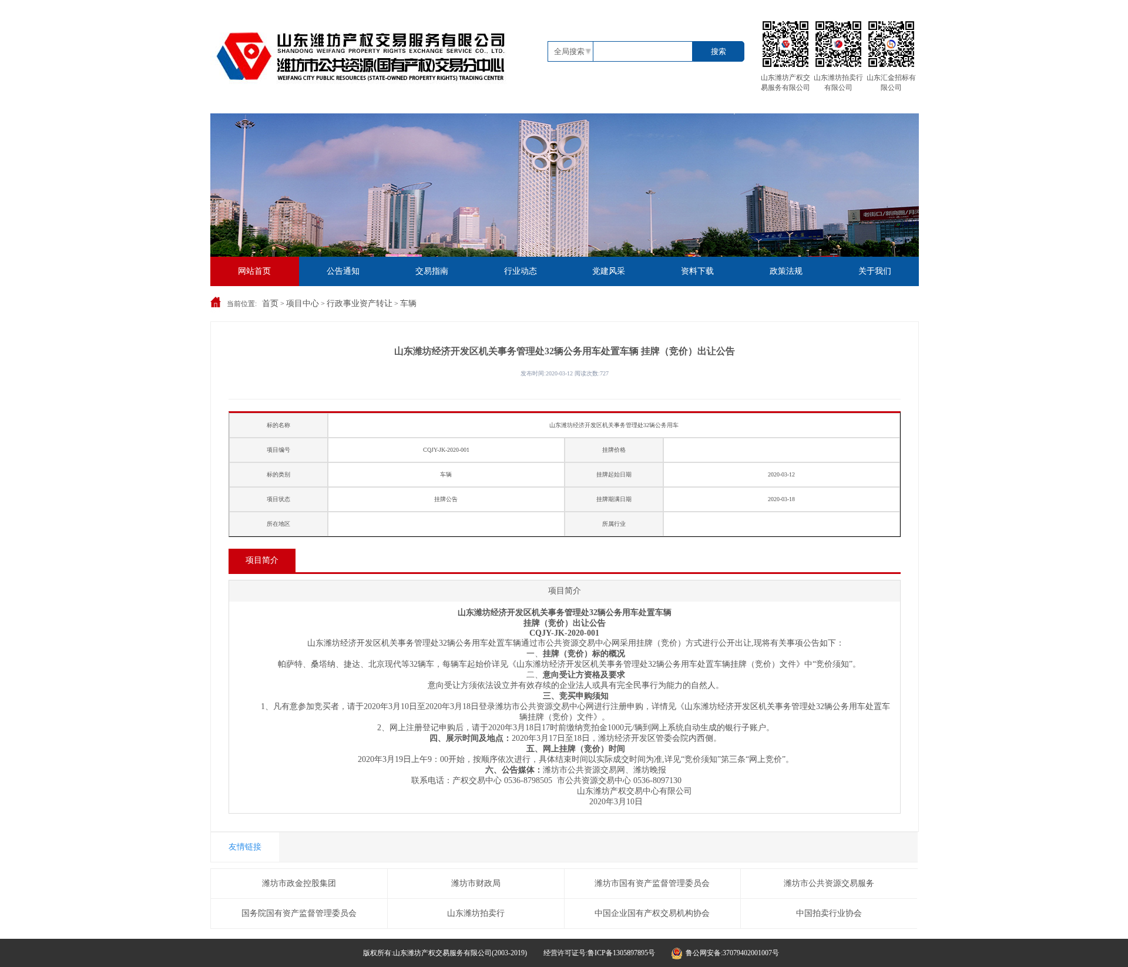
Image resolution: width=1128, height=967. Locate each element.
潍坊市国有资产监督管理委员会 (652, 883)
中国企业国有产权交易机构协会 (652, 913)
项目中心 (302, 303)
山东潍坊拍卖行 (476, 913)
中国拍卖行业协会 (829, 913)
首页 (270, 303)
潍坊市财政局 (476, 883)
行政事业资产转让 (359, 303)
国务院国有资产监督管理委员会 (299, 913)
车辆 (408, 303)
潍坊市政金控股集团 (299, 883)
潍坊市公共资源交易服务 (829, 883)
